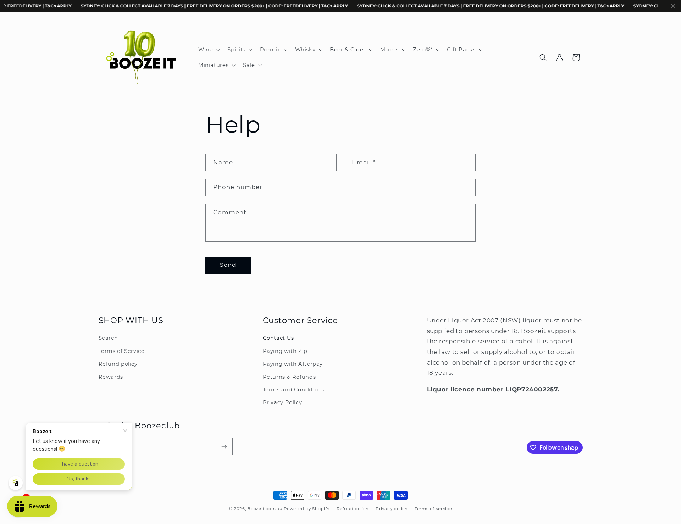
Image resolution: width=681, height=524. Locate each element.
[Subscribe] (224, 446)
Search (108, 338)
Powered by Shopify (306, 508)
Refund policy (118, 364)
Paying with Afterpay (293, 364)
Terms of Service (122, 351)
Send (228, 264)
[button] (208, 49)
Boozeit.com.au (264, 508)
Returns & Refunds (289, 377)
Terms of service (433, 508)
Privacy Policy (282, 402)
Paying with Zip (285, 351)
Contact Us (278, 338)
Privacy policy (391, 508)
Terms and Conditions (294, 390)
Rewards (111, 377)
